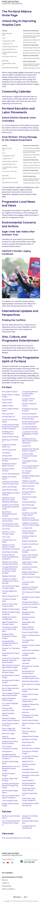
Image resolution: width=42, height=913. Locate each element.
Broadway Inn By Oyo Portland (30, 410)
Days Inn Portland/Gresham (9, 737)
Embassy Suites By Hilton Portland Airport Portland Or (30, 441)
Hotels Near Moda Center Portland (28, 789)
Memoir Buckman (28, 486)
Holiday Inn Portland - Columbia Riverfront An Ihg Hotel (10, 581)
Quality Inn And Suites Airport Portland (10, 742)
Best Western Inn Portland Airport (28, 672)
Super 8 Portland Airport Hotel (31, 636)
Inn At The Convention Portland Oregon (30, 418)
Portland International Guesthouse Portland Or (31, 603)
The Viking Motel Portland (28, 641)
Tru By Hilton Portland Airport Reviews (30, 757)
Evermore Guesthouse (30, 544)
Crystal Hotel (26, 547)
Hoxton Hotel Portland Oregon (30, 695)
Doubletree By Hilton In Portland (10, 460)
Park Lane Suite (8, 414)
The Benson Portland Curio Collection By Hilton (9, 629)
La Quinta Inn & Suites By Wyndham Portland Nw (30, 434)
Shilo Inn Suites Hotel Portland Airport (9, 605)
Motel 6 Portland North (30, 681)
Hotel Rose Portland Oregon (29, 498)
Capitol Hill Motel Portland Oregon (28, 628)
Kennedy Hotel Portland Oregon (10, 681)
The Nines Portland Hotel (9, 600)
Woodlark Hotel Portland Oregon (31, 598)
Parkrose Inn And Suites (30, 650)
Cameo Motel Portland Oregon (30, 690)
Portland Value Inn (8, 417)
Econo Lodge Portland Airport (10, 410)
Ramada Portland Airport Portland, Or (31, 477)
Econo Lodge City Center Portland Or (9, 729)
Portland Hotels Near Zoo (29, 794)
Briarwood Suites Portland (8, 470)
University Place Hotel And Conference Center (11, 525)
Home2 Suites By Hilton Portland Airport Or (30, 423)
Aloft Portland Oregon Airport (10, 792)
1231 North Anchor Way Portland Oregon (10, 587)
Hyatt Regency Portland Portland (11, 494)
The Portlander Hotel (9, 801)
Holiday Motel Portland (30, 736)
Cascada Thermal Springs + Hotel (28, 400)
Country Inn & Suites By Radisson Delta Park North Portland (10, 660)
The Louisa (6, 537)
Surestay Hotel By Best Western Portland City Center (10, 786)
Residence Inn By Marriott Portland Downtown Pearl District (11, 547)
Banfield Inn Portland (29, 739)
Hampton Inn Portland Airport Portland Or (30, 588)
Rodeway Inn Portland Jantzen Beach (30, 716)
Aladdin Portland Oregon (11, 609)
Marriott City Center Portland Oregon (29, 532)
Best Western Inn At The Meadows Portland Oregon (11, 769)
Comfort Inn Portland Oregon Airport (29, 700)
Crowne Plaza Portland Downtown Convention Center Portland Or (10, 427)
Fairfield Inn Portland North (29, 509)
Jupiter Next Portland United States (30, 563)
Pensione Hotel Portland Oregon (31, 646)
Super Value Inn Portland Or (31, 685)
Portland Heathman (29, 502)
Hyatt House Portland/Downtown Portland (9, 514)
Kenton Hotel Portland (30, 720)
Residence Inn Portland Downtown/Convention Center (10, 507)
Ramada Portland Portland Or (28, 613)
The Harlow (6, 453)
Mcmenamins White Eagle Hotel (29, 659)
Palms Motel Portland (9, 490)
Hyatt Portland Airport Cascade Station (10, 623)
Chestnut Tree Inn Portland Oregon (8, 533)
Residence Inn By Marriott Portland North (30, 519)
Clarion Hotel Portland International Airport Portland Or (30, 557)
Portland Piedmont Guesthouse (29, 493)
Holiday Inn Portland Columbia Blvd (9, 618)
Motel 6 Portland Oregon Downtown (11, 613)
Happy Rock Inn (27, 761)
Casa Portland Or (28, 780)
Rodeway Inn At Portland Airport (8, 433)
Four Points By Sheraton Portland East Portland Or (11, 823)
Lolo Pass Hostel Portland (28, 583)
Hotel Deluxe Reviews (10, 552)
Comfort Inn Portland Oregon (29, 608)
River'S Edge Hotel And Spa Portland (10, 689)
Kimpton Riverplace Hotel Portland (9, 699)
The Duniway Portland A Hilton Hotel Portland (11, 694)
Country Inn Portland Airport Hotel (29, 568)
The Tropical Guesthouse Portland (10, 747)
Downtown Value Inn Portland (29, 537)
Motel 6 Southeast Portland (29, 765)
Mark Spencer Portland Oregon (30, 667)
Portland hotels (10, 2)
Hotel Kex (25, 712)
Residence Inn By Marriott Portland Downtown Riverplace (10, 500)
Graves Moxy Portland (30, 632)
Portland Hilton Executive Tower (8, 709)
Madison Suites (7, 406)
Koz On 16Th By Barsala (10, 474)
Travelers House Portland (28, 654)
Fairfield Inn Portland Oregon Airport (29, 514)
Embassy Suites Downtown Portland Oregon (9, 636)
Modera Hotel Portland (10, 437)
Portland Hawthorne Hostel (9, 592)
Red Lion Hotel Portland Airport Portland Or (10, 797)
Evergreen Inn (7, 751)
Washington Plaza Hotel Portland (30, 776)
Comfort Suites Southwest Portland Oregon (29, 456)
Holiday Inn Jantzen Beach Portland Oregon (30, 482)
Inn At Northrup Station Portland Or (10, 724)
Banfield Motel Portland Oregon (10, 676)
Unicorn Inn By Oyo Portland (29, 732)
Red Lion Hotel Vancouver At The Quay (16, 838)
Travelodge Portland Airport (29, 462)
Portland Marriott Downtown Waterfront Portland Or (10, 557)
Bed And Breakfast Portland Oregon (29, 784)
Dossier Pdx (26, 446)
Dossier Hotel (7, 403)
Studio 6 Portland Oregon (8, 775)
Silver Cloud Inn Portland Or (31, 578)
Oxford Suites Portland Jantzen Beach (10, 520)
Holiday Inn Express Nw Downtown (30, 705)
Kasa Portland (7, 400)
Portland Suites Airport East (30, 822)
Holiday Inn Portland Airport (9, 478)
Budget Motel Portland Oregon (10, 805)
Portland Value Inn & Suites (9, 541)
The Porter (6, 529)
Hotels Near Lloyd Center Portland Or (29, 799)
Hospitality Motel (28, 769)
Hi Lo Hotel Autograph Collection (10, 704)
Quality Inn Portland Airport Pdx (9, 446)
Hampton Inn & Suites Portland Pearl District (10, 563)
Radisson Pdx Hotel (9, 576)
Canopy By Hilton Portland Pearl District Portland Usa (10, 643)
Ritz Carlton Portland (9, 392)
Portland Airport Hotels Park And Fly (30, 804)
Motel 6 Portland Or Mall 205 (31, 724)
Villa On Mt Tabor (28, 489)
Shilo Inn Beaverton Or (10, 596)
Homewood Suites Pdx (30, 772)
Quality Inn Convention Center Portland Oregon (31, 524)
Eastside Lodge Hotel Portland (9, 780)
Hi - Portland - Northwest (27, 472)
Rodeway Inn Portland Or (10, 441)
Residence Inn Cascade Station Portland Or (30, 450)
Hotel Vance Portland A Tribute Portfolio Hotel (10, 483)
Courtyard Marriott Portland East (29, 827)
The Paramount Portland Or (31, 593)
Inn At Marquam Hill (9, 450)
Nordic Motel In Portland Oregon (11, 396)
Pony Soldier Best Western (28, 623)
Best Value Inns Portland (31, 748)
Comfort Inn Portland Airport (9, 421)
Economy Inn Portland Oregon (30, 752)
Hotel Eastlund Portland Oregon (10, 654)
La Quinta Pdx (27, 528)
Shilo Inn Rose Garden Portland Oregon (10, 671)
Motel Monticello (28, 505)
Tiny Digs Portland (28, 709)
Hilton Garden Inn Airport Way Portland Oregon (11, 666)
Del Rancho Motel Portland (28, 618)
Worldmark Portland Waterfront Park (9, 465)
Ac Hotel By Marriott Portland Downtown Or (30, 428)
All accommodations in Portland (12, 877)
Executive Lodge (8, 733)
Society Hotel (7, 456)
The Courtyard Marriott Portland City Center (30, 467)
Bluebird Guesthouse (29, 541)
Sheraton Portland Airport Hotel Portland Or (11, 719)
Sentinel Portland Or (29, 414)
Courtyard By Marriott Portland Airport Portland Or (30, 394)
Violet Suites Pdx (28, 742)
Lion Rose (25, 663)
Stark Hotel (26, 728)
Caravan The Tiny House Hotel (11, 649)
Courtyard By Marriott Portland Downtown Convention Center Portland (10, 570)
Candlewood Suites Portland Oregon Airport (31, 677)
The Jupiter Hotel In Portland (29, 551)
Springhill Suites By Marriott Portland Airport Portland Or (11, 756)
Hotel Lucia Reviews (9, 487)
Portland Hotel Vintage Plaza (10, 763)
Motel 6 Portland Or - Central (29, 405)
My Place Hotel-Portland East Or (11, 817)
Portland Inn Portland (9, 685)
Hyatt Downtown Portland (8, 714)
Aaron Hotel (26, 745)
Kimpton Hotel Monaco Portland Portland (30, 573)
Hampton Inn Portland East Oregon (30, 817)
